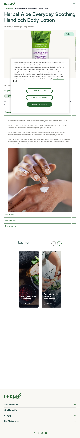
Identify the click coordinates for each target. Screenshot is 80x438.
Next (59, 243)
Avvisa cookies (39, 91)
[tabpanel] (28, 279)
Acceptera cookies (39, 104)
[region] (40, 86)
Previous (53, 243)
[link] (74, 4)
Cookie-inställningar (39, 97)
